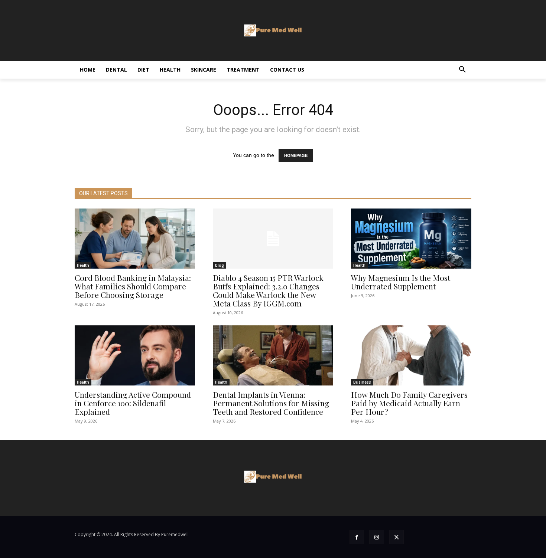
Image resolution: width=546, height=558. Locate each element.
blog (219, 265)
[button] (462, 70)
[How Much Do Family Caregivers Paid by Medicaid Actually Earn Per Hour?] (411, 355)
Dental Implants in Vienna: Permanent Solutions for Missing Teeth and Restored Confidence (271, 403)
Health (83, 265)
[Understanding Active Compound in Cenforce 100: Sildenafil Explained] (135, 355)
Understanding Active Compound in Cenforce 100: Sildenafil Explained (133, 403)
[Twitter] (396, 537)
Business (362, 382)
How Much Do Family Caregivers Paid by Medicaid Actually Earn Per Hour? (409, 403)
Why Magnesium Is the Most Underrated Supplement (400, 281)
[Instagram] (376, 537)
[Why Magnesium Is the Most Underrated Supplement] (411, 239)
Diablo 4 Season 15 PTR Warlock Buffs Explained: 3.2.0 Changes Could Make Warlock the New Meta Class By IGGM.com (268, 290)
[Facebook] (357, 537)
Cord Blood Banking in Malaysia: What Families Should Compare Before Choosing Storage (133, 286)
